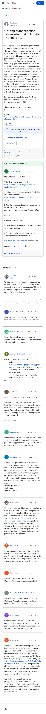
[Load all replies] (38, 301)
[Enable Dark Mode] (6, 708)
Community (16, 8)
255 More (23, 301)
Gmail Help (11, 3)
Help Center (6, 8)
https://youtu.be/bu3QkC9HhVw (24, 518)
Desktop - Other (11, 119)
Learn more (7, 152)
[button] (3, 3)
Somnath (23, 240)
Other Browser (35, 117)
